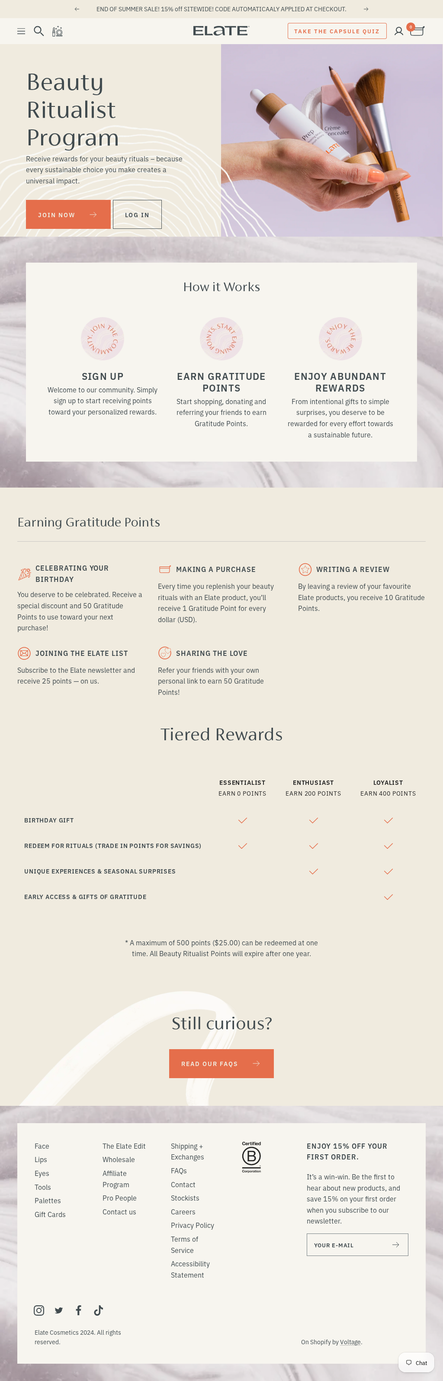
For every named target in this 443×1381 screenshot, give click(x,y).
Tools (43, 1187)
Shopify (320, 1341)
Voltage (350, 1341)
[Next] (366, 9)
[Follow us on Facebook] (78, 1310)
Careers (183, 1211)
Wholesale (119, 1159)
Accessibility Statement (190, 1269)
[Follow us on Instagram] (39, 1310)
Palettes (48, 1200)
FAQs (179, 1170)
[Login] (399, 31)
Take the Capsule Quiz (337, 31)
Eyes (42, 1173)
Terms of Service (184, 1244)
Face (42, 1145)
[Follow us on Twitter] (58, 1310)
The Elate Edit (124, 1145)
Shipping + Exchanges (187, 1151)
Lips (41, 1159)
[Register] (396, 1245)
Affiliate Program (116, 1178)
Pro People (120, 1197)
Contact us (119, 1211)
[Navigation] (21, 31)
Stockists (185, 1197)
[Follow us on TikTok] (98, 1310)
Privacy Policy (192, 1225)
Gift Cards (50, 1214)
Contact (183, 1184)
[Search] (39, 31)
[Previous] (76, 9)
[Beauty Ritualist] (57, 31)
